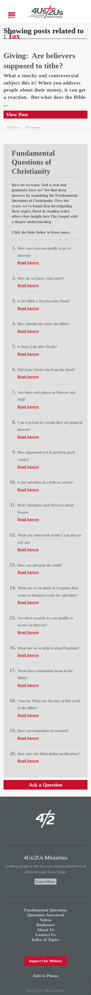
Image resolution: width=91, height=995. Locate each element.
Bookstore (45, 924)
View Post (17, 114)
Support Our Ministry (45, 961)
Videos (46, 920)
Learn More (45, 881)
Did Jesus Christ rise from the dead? (46, 370)
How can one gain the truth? (40, 565)
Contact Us (45, 934)
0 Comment (33, 127)
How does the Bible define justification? (49, 754)
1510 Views (13, 127)
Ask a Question (45, 785)
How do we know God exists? (41, 278)
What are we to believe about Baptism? (48, 648)
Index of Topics (45, 939)
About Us (45, 929)
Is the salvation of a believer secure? (46, 482)
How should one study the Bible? (43, 324)
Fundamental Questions (45, 910)
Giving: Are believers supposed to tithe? (39, 60)
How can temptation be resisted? (43, 731)
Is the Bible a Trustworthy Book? (44, 301)
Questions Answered (45, 915)
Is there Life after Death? (37, 347)
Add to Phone (45, 975)
